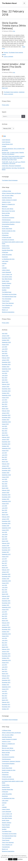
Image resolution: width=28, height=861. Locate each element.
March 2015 (5, 620)
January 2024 (5, 386)
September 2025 (6, 342)
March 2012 (5, 700)
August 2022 (5, 424)
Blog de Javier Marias (7, 208)
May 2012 (4, 695)
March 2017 (5, 567)
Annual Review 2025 (7, 144)
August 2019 (5, 503)
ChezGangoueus (6, 219)
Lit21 (3, 265)
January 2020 (5, 492)
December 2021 (6, 441)
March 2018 (5, 541)
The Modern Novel (9, 3)
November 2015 (6, 603)
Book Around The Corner (8, 211)
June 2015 (4, 614)
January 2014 (5, 651)
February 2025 (6, 357)
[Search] (23, 116)
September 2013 (6, 660)
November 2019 (6, 497)
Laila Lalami (5, 261)
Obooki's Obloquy (6, 283)
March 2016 (5, 594)
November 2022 (6, 417)
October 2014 (5, 631)
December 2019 (6, 494)
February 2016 (6, 596)
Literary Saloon (6, 270)
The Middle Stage (6, 292)
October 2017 (5, 552)
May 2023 (4, 404)
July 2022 (4, 426)
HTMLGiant (5, 252)
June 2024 (5, 375)
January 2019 (5, 519)
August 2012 (5, 689)
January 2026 (5, 335)
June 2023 (5, 402)
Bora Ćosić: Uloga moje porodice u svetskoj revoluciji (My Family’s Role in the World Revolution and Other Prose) (13, 158)
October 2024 (5, 366)
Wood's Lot (5, 309)
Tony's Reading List (7, 305)
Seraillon (4, 290)
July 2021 (4, 452)
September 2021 (6, 448)
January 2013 (5, 678)
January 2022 (5, 439)
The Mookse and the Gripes (9, 294)
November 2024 (6, 364)
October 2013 (5, 658)
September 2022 (6, 422)
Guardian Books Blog (7, 250)
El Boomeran (5, 235)
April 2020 (4, 486)
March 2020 (5, 488)
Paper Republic (6, 285)
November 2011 (6, 706)
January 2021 (5, 466)
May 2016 (4, 589)
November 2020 (6, 470)
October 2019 (5, 499)
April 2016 (4, 592)
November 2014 (6, 629)
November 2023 (6, 391)
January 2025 (5, 360)
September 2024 (6, 369)
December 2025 (6, 338)
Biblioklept (4, 206)
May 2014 (4, 642)
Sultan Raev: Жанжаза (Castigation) (11, 165)
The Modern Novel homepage (10, 180)
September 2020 (6, 475)
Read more (5, 88)
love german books (7, 276)
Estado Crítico (5, 245)
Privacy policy (5, 105)
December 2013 (6, 653)
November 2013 (6, 656)
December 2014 (6, 627)
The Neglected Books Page (9, 296)
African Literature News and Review (11, 193)
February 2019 (6, 516)
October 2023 (5, 393)
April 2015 (4, 618)
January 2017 (5, 572)
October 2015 (5, 605)
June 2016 (4, 587)
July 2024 (4, 373)
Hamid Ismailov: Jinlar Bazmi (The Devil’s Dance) (13, 67)
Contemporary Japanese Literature (11, 222)
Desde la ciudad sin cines (8, 230)
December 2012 (6, 680)
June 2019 (4, 508)
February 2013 (6, 675)
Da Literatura (5, 226)
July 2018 (4, 532)
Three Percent (5, 301)
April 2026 (4, 333)
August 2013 (5, 662)
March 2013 (5, 673)
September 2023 (6, 395)
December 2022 (6, 415)
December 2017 (6, 547)
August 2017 (5, 556)
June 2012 (4, 693)
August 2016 (5, 583)
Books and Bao (6, 213)
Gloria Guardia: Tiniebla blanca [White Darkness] (14, 25)
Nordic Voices (5, 281)
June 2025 (4, 349)
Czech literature (6, 139)
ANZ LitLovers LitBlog (7, 195)
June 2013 (4, 667)
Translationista (6, 307)
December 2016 (6, 574)
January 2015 (5, 625)
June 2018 (4, 534)
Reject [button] (15, 859)
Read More (20, 859)
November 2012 (6, 682)
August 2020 (5, 477)
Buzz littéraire (5, 215)
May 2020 (4, 483)
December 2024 (6, 362)
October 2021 (5, 446)
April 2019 (4, 512)
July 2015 (4, 611)
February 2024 (6, 384)
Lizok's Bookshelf (6, 272)
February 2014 (6, 649)
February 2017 (5, 569)
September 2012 (6, 687)
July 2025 (4, 346)
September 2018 (6, 528)
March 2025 (5, 355)
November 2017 (6, 550)
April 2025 (4, 353)
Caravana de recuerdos (8, 217)
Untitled (4, 146)
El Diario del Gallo (6, 237)
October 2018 (5, 525)
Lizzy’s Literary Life (7, 274)
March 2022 (5, 435)
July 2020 (4, 479)
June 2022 (4, 428)
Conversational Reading (8, 224)
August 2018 (5, 530)
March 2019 (5, 514)
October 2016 (5, 578)
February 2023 (6, 410)
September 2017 (6, 554)
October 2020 (5, 472)
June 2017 (4, 561)
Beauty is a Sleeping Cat (8, 204)
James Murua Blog (7, 254)
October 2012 (5, 684)
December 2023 (6, 388)
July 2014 (4, 638)
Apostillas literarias (7, 197)
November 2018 (6, 523)
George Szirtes (6, 248)
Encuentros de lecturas (8, 239)
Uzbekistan (21, 92)
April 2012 (4, 698)
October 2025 (5, 340)
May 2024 (4, 377)
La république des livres (8, 259)
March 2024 (5, 382)
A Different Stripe (6, 191)
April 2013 (4, 671)
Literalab (4, 268)
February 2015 (5, 622)
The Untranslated (6, 298)
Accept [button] (10, 859)
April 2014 (4, 645)
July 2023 (4, 399)
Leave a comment (8, 56)
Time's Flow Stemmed (8, 303)
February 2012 (5, 702)
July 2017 (4, 558)
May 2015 (4, 616)
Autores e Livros (6, 202)
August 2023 (5, 397)
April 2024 (4, 380)
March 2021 (5, 461)
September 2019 (6, 501)
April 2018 (4, 539)
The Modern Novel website (16, 52)
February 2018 (5, 543)
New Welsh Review (7, 279)
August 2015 (5, 609)
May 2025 (4, 351)
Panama (6, 52)
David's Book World (7, 228)
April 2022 (4, 433)
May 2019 (4, 510)
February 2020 (6, 490)
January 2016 (5, 598)
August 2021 (5, 450)
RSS (4, 136)
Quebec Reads (6, 287)
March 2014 (5, 647)
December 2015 (6, 600)
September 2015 (6, 607)
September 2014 (6, 634)
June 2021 (4, 455)
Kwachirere (5, 256)
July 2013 (4, 664)
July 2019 (4, 505)
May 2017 (4, 563)
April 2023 (4, 406)
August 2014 (5, 636)
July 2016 (4, 585)
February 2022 (6, 437)
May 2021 (4, 457)
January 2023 (5, 413)
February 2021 (5, 463)
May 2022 (4, 430)
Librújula (4, 263)
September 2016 (6, 581)
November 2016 (6, 576)
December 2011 (6, 704)
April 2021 (4, 459)
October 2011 (5, 709)
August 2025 (5, 344)
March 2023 (5, 408)
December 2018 (6, 521)
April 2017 (4, 565)
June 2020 (5, 481)
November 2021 (6, 444)
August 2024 (5, 371)
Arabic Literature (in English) (9, 200)
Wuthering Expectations (8, 312)
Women (4, 54)
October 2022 (5, 419)
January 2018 (5, 545)
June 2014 (4, 640)
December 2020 (6, 468)
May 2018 (4, 536)
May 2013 (4, 669)
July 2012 (4, 691)
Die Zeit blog (5, 233)
